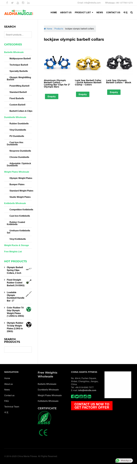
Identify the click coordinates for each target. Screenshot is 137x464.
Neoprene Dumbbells (20, 151)
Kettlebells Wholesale (15, 203)
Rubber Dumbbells (19, 123)
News (7, 389)
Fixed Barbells (16, 98)
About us (8, 384)
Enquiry (52, 96)
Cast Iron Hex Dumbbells (15, 143)
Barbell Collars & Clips (20, 111)
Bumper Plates (16, 184)
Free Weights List (13, 251)
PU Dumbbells (16, 136)
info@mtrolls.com (87, 390)
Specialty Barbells (18, 71)
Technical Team (11, 406)
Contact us (9, 395)
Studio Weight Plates (20, 197)
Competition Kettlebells (21, 209)
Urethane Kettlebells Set (18, 231)
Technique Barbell (18, 65)
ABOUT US (66, 12)
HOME (54, 12)
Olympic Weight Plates (20, 178)
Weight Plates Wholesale (16, 172)
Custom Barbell (17, 105)
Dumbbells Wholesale (15, 117)
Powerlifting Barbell (19, 86)
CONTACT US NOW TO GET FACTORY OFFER (91, 406)
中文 (125, 12)
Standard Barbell (18, 92)
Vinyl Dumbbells (17, 130)
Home (49, 28)
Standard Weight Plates (21, 191)
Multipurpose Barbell (20, 58)
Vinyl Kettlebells (17, 239)
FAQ (6, 401)
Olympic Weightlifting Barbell (19, 78)
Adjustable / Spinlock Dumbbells (19, 164)
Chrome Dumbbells (19, 157)
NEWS (99, 12)
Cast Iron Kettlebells (19, 216)
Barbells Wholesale (14, 52)
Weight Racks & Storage (16, 245)
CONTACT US (113, 12)
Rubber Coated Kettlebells (16, 223)
